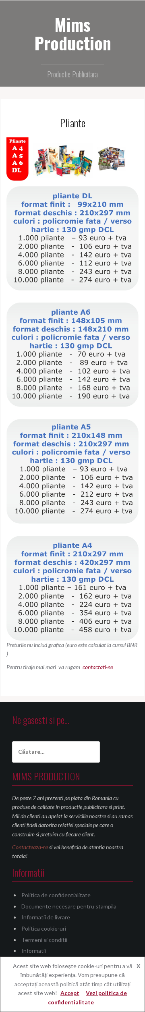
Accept (69, 992)
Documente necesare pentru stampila (68, 906)
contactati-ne (97, 667)
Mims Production (72, 33)
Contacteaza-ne (30, 847)
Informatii (33, 950)
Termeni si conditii (44, 939)
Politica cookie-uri (43, 928)
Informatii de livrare (45, 917)
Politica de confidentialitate (56, 895)
